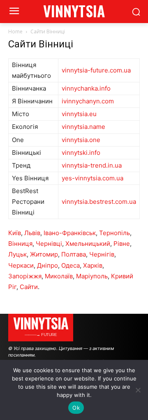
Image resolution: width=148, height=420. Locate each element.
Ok (76, 407)
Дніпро (47, 265)
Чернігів (101, 254)
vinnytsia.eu (79, 114)
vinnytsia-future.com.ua (96, 70)
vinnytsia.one (81, 140)
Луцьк (17, 254)
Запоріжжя (25, 276)
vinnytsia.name (83, 127)
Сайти (29, 287)
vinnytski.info (81, 152)
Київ (14, 233)
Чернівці (49, 243)
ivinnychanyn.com (88, 101)
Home (15, 31)
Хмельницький (87, 243)
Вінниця (20, 243)
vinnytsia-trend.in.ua (92, 165)
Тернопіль (114, 233)
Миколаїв (59, 276)
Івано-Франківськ (70, 233)
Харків (92, 265)
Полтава (73, 254)
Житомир (44, 254)
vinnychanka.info (86, 88)
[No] (138, 390)
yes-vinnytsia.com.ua (92, 178)
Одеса (70, 265)
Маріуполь (92, 276)
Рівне (121, 243)
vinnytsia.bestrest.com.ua (99, 201)
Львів (32, 233)
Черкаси (21, 265)
